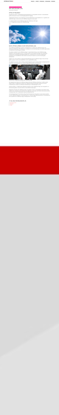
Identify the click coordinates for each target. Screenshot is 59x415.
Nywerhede (53, 1)
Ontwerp (37, 1)
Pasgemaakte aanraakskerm (15, 7)
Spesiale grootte (13, 102)
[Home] (8, 1)
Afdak (11, 105)
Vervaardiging (47, 1)
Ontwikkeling (42, 1)
